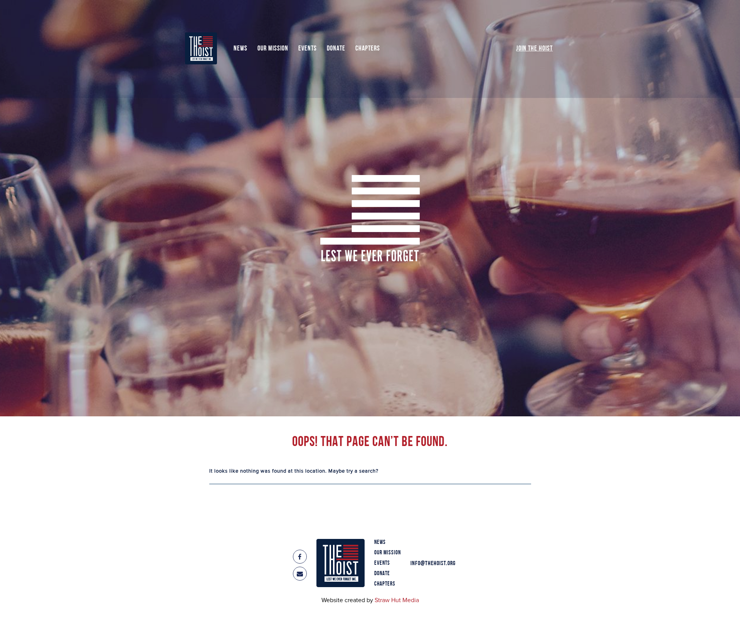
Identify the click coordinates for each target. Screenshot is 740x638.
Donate (336, 48)
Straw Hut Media (397, 600)
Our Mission (272, 48)
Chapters (367, 48)
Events (307, 48)
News (240, 48)
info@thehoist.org (433, 564)
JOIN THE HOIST (534, 48)
